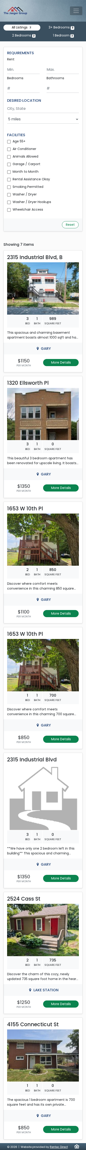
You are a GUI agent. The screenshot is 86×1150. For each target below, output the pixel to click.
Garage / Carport (26, 164)
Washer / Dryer (25, 194)
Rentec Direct (59, 1147)
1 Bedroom (63, 35)
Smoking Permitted (28, 186)
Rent (10, 59)
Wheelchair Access (28, 209)
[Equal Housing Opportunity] (76, 1146)
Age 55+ (19, 141)
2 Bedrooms (23, 35)
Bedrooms (15, 78)
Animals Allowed (25, 156)
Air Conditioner (24, 149)
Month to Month (26, 171)
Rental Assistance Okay (31, 179)
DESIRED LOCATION (24, 100)
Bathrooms (55, 78)
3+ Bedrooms (61, 27)
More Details (61, 362)
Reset (70, 224)
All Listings (21, 27)
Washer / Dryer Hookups (32, 202)
